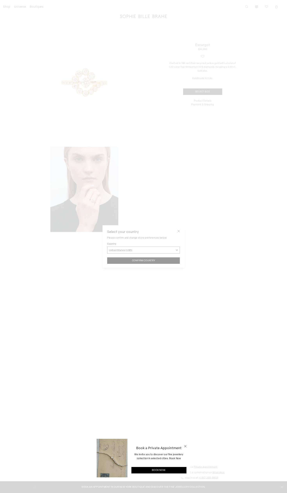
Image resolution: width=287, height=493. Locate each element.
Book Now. (159, 470)
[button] (185, 446)
